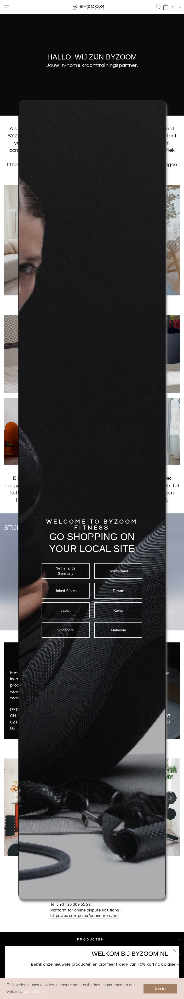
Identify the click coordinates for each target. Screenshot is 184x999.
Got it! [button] (160, 989)
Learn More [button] (34, 991)
